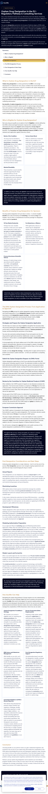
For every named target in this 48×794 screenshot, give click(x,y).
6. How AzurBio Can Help (10, 71)
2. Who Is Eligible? (8, 57)
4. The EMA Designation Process (12, 64)
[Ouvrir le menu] (46, 2)
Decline (39, 788)
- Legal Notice (24, 792)
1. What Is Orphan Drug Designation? (13, 53)
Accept (29, 788)
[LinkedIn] (47, 786)
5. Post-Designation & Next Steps (12, 67)
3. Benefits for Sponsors (10, 60)
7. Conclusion (7, 74)
